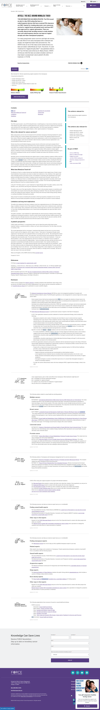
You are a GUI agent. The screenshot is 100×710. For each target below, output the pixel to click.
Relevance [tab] (14, 69)
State (52, 640)
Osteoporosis (45, 579)
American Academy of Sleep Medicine (43, 572)
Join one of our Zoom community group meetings (43, 491)
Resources (40, 114)
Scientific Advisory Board (19, 286)
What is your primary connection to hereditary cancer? (61, 651)
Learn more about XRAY (75, 163)
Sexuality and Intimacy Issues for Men (46, 610)
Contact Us (73, 687)
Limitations (13, 114)
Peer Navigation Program (39, 486)
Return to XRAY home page (76, 154)
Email (52, 646)
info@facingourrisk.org (16, 690)
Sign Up (70, 660)
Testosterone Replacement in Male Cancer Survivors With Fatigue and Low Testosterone (60, 399)
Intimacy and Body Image (47, 608)
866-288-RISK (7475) (16, 687)
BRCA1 (44, 329)
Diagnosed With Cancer (38, 485)
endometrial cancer (44, 309)
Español (94, 1)
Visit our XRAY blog (74, 153)
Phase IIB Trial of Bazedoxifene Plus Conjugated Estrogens (53, 463)
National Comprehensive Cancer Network (41, 293)
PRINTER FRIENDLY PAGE (74, 63)
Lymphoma (82, 412)
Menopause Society (38, 543)
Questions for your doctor (44, 110)
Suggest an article (74, 156)
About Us (83, 1)
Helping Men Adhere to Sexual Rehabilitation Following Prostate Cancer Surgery (58, 436)
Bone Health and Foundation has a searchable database (50, 579)
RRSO (59, 299)
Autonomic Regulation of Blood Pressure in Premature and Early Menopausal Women (59, 459)
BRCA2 (49, 329)
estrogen (20, 160)
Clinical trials (41, 112)
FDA (12, 110)
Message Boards (37, 483)
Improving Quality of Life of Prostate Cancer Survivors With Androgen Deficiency (58, 439)
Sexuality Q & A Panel (42, 613)
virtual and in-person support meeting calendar (49, 490)
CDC (33, 617)
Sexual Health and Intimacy (45, 607)
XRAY (17, 11)
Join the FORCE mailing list (76, 158)
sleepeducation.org (73, 572)
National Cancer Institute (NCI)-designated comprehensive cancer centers (51, 523)
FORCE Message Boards (45, 520)
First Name (53, 634)
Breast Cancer (21, 11)
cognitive (70, 326)
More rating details (19, 96)
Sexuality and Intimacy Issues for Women (46, 611)
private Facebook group (44, 488)
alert (13, 110)
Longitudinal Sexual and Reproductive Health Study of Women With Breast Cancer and (62, 412)
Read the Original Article (23, 63)
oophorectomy (54, 333)
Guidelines (13, 116)
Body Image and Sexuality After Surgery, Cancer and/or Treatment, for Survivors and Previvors (59, 615)
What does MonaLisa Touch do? (18, 112)
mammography (77, 466)
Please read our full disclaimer (27, 696)
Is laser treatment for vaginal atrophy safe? (26, 263)
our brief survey (39, 252)
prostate (41, 406)
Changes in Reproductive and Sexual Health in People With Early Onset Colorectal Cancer (60, 427)
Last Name (73, 634)
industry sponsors (29, 282)
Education (13, 11)
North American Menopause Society (40, 311)
